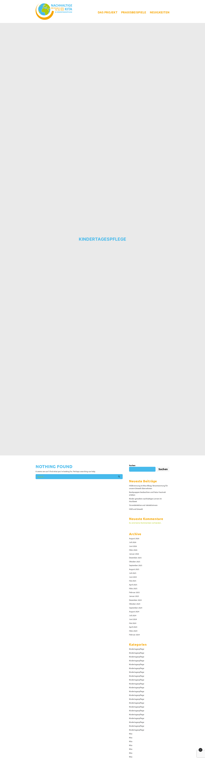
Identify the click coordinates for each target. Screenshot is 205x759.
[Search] (79, 476)
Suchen (132, 465)
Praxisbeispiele (133, 12)
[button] (119, 476)
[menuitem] (108, 12)
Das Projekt (107, 12)
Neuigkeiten (159, 12)
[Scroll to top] (200, 750)
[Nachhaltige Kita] (54, 11)
